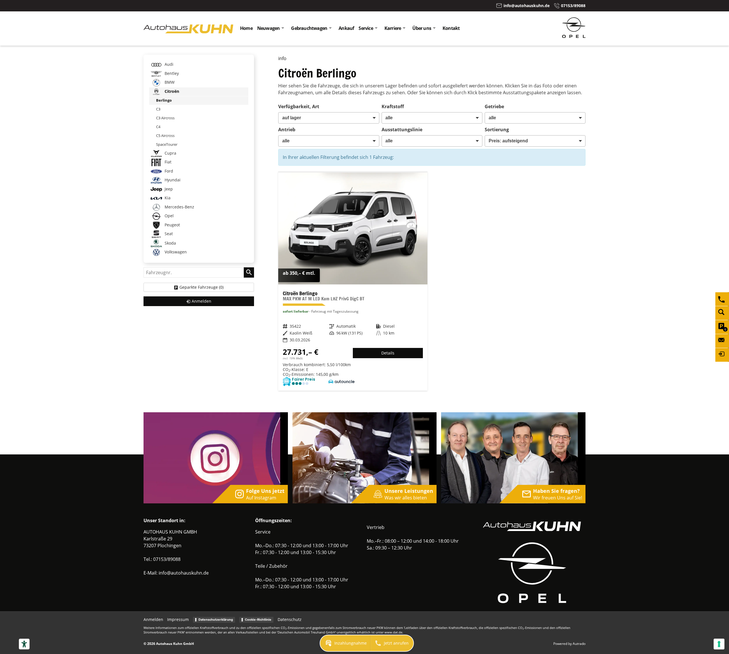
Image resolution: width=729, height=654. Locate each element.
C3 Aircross (165, 117)
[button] (345, 643)
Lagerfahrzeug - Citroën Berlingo (352, 281)
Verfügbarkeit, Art (298, 106)
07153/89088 (167, 559)
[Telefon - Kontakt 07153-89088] (722, 299)
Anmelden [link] (201, 301)
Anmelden (153, 619)
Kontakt (451, 28)
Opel (168, 215)
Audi (168, 64)
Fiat (167, 162)
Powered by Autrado (569, 643)
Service (366, 28)
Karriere (392, 28)
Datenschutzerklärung (215, 620)
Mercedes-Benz (178, 207)
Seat (168, 233)
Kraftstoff (393, 106)
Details (387, 353)
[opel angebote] (573, 36)
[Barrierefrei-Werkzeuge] (24, 644)
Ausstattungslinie (402, 129)
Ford (168, 171)
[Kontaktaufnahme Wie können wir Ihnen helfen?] (722, 341)
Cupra (169, 153)
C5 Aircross (165, 135)
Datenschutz (290, 619)
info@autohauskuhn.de (184, 573)
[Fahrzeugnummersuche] (722, 313)
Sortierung (497, 129)
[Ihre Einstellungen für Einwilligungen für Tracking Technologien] (719, 644)
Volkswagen (175, 252)
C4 (158, 126)
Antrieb (286, 129)
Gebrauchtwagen (309, 28)
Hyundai (172, 180)
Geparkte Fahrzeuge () (201, 287)
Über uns (421, 28)
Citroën (171, 91)
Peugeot (171, 224)
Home (246, 28)
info (282, 58)
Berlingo (164, 100)
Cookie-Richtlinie (258, 620)
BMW (169, 82)
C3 (158, 109)
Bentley (171, 73)
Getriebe (494, 106)
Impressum (178, 619)
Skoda (169, 242)
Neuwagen (268, 28)
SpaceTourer (166, 144)
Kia (167, 197)
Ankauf (346, 28)
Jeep (168, 189)
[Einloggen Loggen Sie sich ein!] (722, 355)
